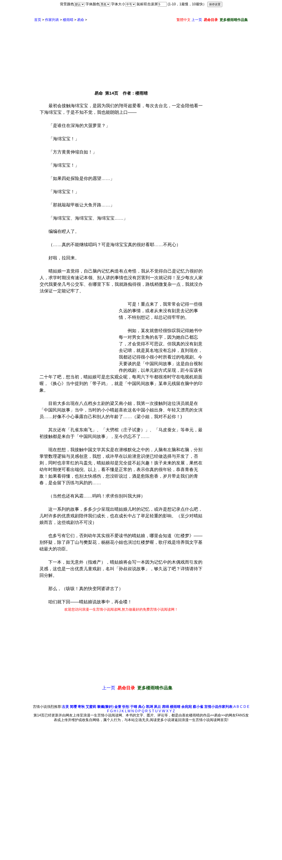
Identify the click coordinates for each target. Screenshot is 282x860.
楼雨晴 (68, 20)
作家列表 (52, 20)
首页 (37, 20)
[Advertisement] (141, 54)
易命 (80, 20)
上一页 (196, 20)
